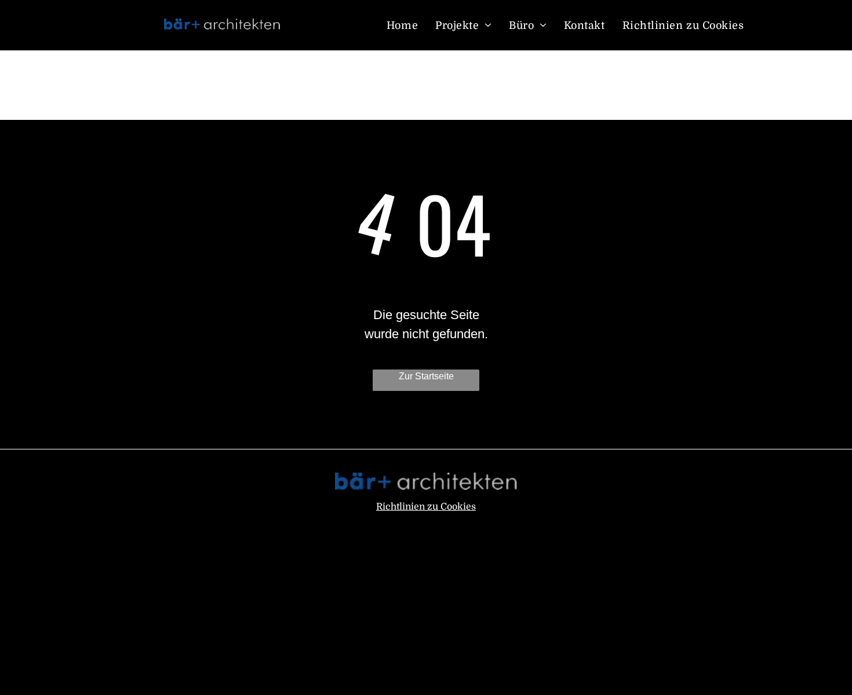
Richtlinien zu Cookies (426, 507)
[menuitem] (402, 25)
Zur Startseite (426, 376)
